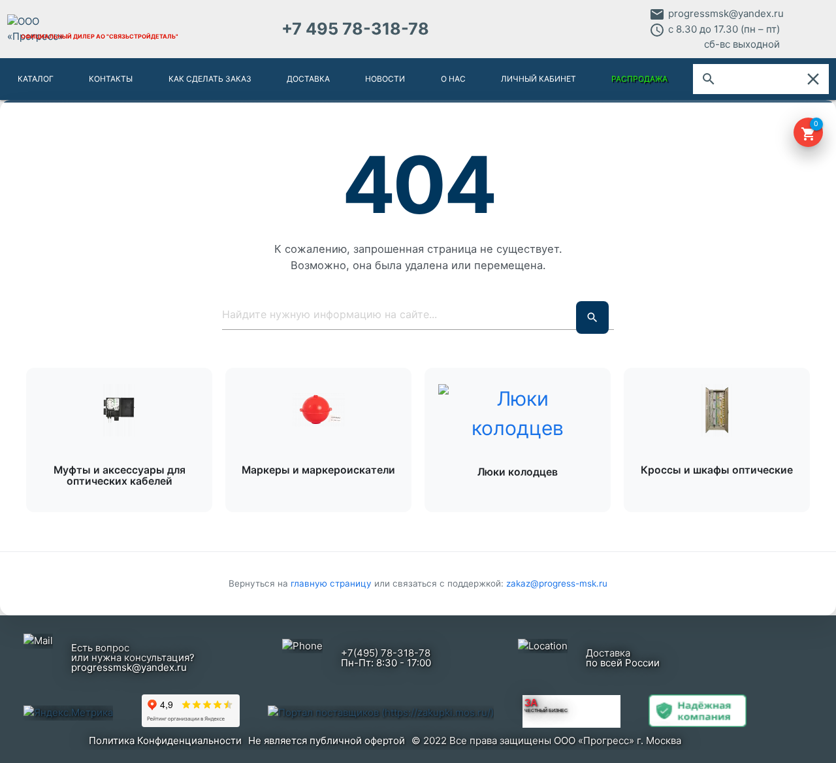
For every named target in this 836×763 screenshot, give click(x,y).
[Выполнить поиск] (592, 317)
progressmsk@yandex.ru (726, 13)
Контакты (111, 79)
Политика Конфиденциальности (165, 740)
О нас (453, 79)
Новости (385, 79)
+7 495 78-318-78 (355, 29)
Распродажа (639, 79)
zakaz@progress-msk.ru (556, 583)
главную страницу (332, 583)
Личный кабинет (538, 79)
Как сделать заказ (210, 79)
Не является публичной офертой (326, 740)
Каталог (36, 79)
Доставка (308, 79)
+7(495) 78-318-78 (385, 653)
